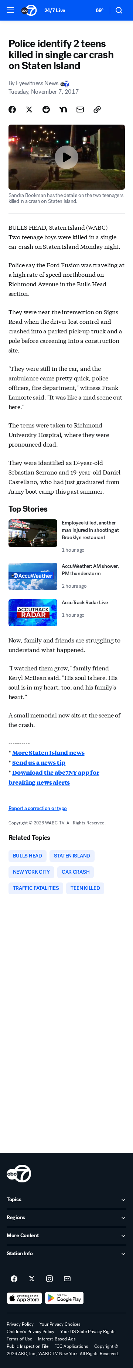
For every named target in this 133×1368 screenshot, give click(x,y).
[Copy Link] (97, 109)
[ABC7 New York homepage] (29, 10)
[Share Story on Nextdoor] (63, 109)
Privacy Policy (20, 1324)
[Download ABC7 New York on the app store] (24, 1298)
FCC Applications (71, 1346)
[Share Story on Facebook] (12, 109)
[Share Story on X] (29, 109)
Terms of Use (19, 1339)
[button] (10, 10)
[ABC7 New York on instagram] (49, 1279)
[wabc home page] (19, 1173)
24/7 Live (54, 10)
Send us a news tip (38, 762)
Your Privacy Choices (60, 1324)
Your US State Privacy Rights (88, 1331)
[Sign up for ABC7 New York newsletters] (67, 1279)
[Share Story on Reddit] (46, 109)
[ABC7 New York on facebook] (14, 1279)
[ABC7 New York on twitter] (31, 1279)
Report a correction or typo (37, 808)
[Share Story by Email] (80, 109)
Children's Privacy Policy (30, 1331)
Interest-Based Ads (57, 1339)
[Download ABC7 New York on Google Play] (64, 1298)
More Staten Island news (48, 752)
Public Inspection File (27, 1346)
